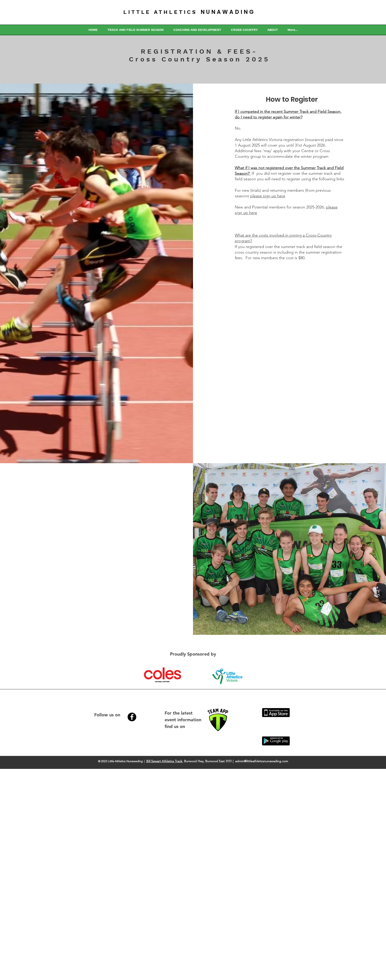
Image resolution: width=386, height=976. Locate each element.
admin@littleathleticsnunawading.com (261, 761)
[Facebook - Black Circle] (132, 717)
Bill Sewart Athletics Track (164, 761)
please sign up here (267, 196)
